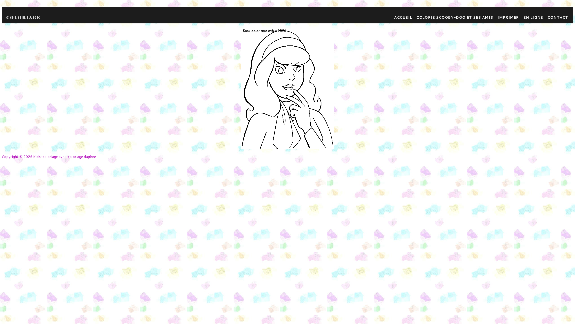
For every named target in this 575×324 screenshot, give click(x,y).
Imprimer (508, 17)
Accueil (403, 17)
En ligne (533, 17)
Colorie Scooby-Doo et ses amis (454, 17)
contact (558, 17)
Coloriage (23, 17)
